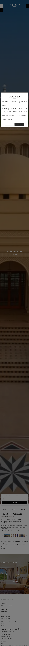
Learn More (9, 124)
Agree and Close (19, 124)
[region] (14, 109)
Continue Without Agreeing (7, 119)
